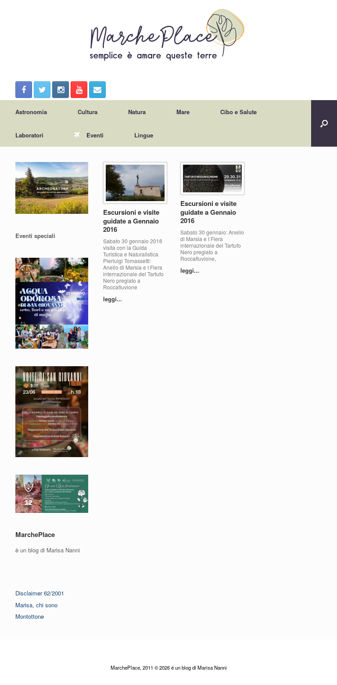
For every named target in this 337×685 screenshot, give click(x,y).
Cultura (87, 112)
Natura (137, 112)
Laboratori (29, 135)
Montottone (29, 616)
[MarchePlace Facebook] (23, 89)
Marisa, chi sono (36, 605)
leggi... (113, 299)
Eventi (95, 135)
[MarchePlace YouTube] (79, 89)
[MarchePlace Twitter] (42, 89)
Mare (183, 112)
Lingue (143, 135)
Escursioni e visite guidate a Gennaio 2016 (131, 220)
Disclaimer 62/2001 (39, 593)
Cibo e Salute (238, 112)
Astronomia (31, 112)
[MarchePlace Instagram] (60, 89)
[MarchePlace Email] (97, 89)
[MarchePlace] (168, 35)
